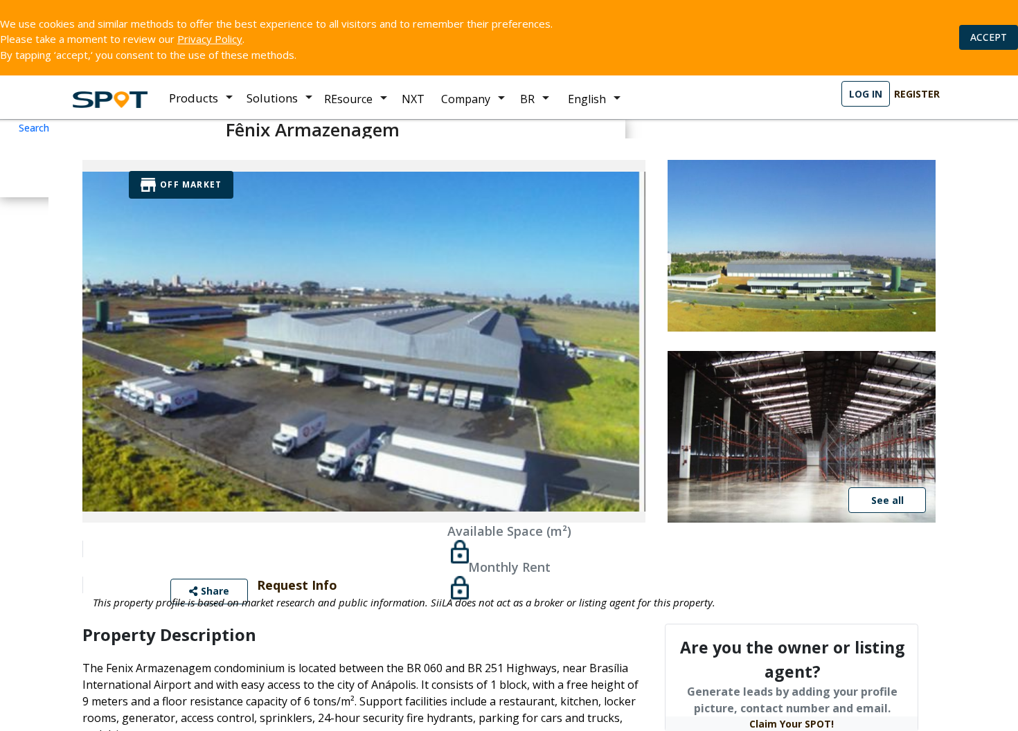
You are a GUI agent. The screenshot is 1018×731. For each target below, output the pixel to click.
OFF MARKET (191, 184)
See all (887, 500)
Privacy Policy (209, 39)
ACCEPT (988, 37)
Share (213, 590)
